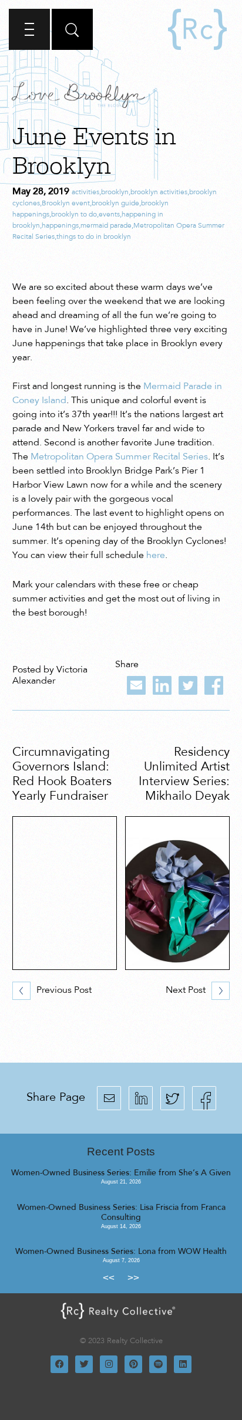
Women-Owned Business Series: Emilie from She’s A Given (121, 1173)
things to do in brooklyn (93, 237)
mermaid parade (106, 225)
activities (85, 192)
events (109, 214)
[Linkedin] (182, 1364)
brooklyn (115, 192)
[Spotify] (158, 1364)
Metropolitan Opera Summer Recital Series (119, 457)
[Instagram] (108, 1364)
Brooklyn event (66, 203)
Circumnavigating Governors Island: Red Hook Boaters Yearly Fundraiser (62, 775)
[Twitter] (84, 1364)
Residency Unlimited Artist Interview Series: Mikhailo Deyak (184, 775)
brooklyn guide (115, 203)
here (155, 555)
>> (133, 1277)
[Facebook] (59, 1364)
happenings (60, 225)
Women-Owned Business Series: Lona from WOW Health (121, 1252)
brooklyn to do (74, 214)
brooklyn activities (158, 192)
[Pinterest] (133, 1364)
